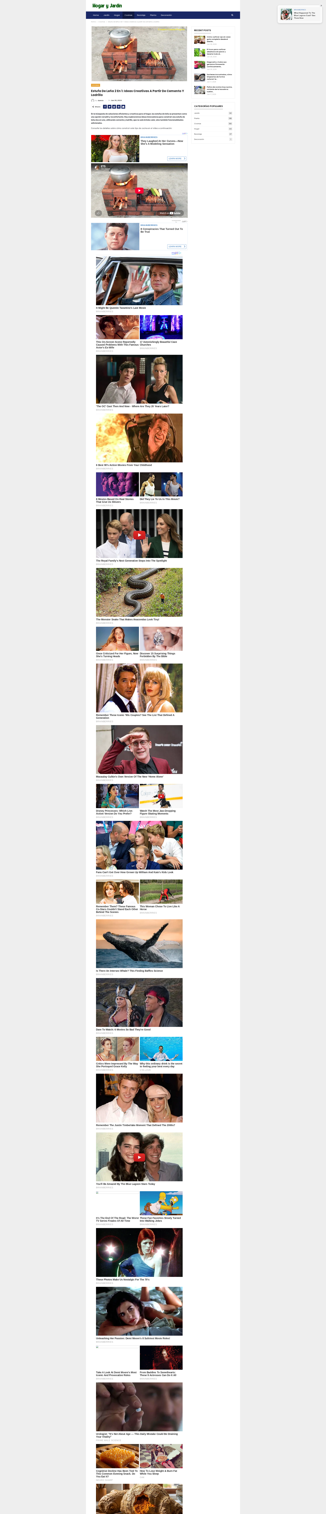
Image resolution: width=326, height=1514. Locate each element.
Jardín (106, 15)
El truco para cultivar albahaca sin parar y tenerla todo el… (216, 51)
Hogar (117, 15)
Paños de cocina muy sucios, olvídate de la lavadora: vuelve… (219, 89)
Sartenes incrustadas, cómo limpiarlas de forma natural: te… (219, 76)
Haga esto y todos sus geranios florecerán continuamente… (216, 64)
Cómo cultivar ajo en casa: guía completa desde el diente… (219, 39)
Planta (153, 15)
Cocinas (128, 15)
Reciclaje (141, 15)
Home (96, 15)
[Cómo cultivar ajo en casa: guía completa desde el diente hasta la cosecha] (199, 40)
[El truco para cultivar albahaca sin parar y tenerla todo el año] (199, 52)
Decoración (166, 15)
